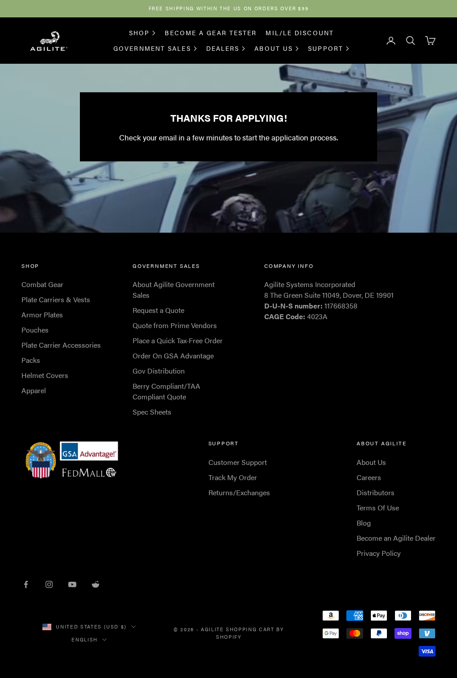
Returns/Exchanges (239, 492)
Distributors (376, 492)
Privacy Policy (379, 553)
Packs (30, 360)
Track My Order (232, 477)
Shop (139, 32)
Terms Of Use (378, 507)
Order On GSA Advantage (173, 355)
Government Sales (152, 48)
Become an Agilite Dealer (396, 538)
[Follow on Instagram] (49, 584)
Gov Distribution (159, 371)
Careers (369, 477)
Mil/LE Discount (300, 32)
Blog (364, 523)
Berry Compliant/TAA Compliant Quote (166, 391)
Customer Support (237, 462)
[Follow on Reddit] (95, 584)
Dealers (223, 48)
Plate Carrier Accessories (61, 345)
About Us (273, 48)
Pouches (35, 330)
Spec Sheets (152, 412)
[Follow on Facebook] (25, 584)
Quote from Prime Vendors (175, 325)
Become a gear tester (211, 32)
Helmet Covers (44, 375)
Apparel (33, 390)
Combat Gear (42, 284)
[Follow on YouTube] (72, 584)
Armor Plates (42, 314)
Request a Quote (158, 310)
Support (325, 48)
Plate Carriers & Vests (55, 299)
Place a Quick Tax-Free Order (178, 340)
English (84, 639)
